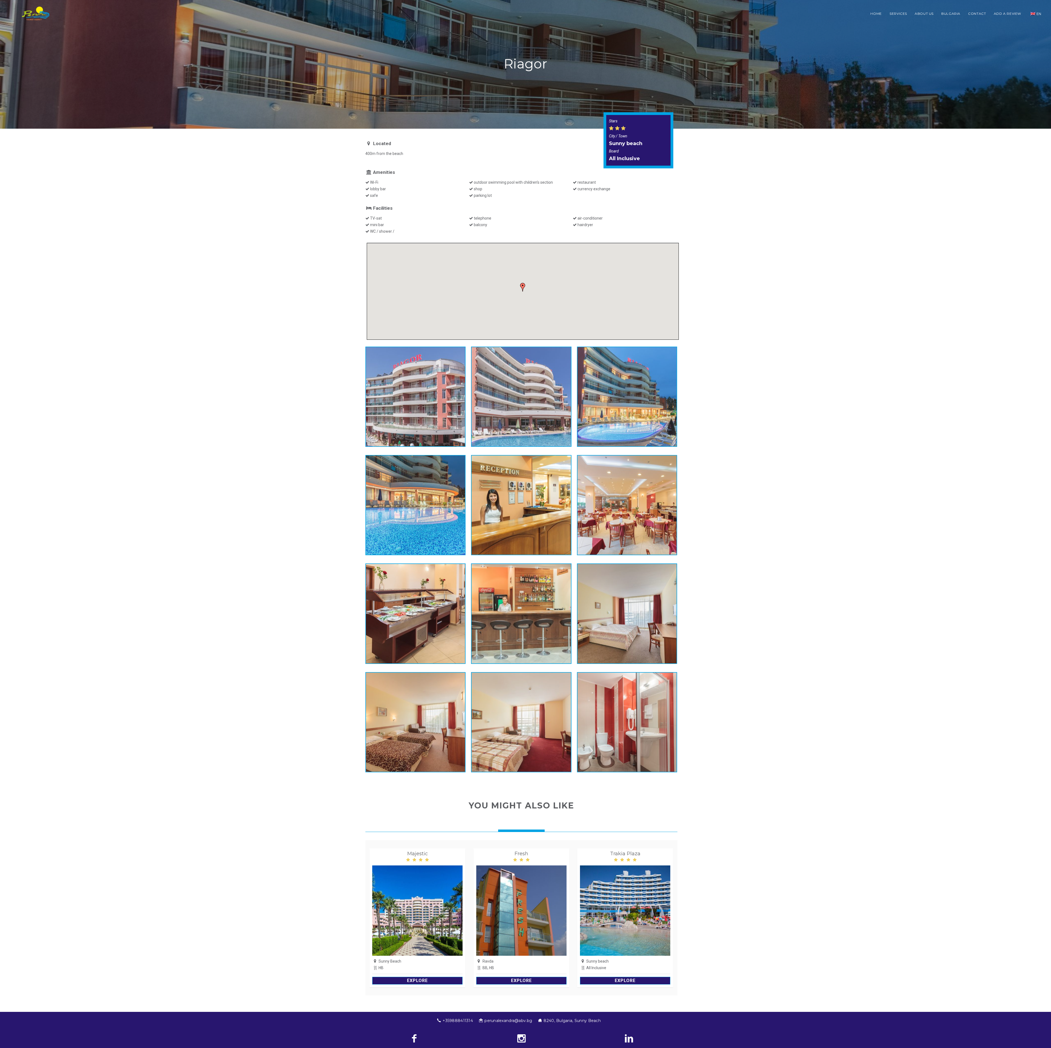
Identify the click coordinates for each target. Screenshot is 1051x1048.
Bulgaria (950, 13)
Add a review (1007, 13)
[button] (522, 287)
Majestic (417, 854)
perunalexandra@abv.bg (508, 1020)
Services (898, 13)
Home (876, 13)
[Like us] (414, 1038)
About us (924, 13)
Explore (417, 980)
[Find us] (629, 1038)
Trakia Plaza (625, 854)
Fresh (521, 854)
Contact (977, 13)
